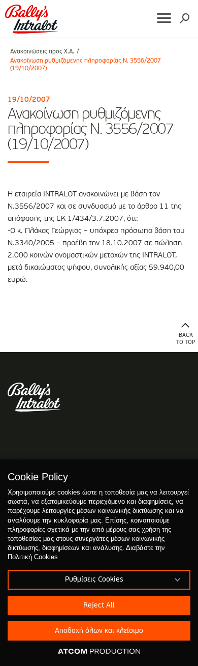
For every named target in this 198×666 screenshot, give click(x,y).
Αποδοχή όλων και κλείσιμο (99, 630)
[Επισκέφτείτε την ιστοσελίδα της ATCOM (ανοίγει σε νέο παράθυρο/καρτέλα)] (99, 652)
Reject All (99, 605)
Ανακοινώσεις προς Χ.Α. (42, 52)
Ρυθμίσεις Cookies (94, 579)
